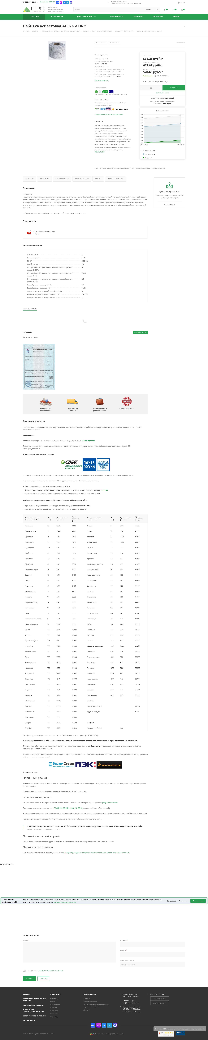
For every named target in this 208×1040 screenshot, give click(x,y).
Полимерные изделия (33, 1005)
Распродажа (29, 1020)
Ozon (57, 2)
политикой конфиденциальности (64, 902)
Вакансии (54, 1011)
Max (71, 2)
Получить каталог (159, 1003)
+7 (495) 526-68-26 (60, 808)
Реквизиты (54, 1014)
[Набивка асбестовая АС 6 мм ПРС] (56, 50)
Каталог (27, 994)
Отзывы (98, 179)
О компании (54, 998)
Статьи (52, 1001)
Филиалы (87, 998)
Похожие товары (82, 179)
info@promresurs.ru (131, 996)
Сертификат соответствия (44, 231)
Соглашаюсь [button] (198, 901)
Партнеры (54, 1017)
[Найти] (157, 9)
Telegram (67, 2)
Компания (55, 994)
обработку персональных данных (51, 971)
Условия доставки (90, 1001)
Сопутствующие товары (34, 1016)
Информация (90, 994)
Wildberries (61, 2)
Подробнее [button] (171, 901)
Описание (29, 179)
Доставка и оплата (115, 179)
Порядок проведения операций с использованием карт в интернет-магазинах (96, 853)
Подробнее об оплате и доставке (109, 114)
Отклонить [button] (183, 901)
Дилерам (87, 1010)
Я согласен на (45, 971)
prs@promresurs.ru (110, 803)
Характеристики (62, 179)
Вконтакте (64, 2)
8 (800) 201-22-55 (75, 808)
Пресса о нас (55, 1005)
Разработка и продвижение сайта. (109, 1034)
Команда (53, 1008)
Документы (44, 179)
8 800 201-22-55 (29, 2)
